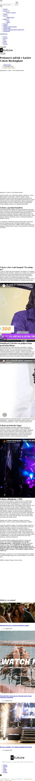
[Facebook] (1, 775)
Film (4, 39)
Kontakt (5, 44)
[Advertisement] (17, 248)
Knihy (5, 42)
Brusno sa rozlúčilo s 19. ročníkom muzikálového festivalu (16, 747)
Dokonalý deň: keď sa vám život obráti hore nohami (14, 625)
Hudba (5, 41)
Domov (5, 36)
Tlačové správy (11, 67)
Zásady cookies (8, 780)
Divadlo (5, 38)
